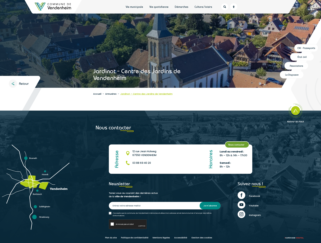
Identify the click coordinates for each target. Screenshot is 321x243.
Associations (296, 65)
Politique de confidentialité (134, 237)
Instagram (255, 215)
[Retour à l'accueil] (53, 7)
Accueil (97, 93)
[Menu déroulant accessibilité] (233, 6)
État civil (302, 56)
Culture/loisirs (203, 6)
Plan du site (111, 237)
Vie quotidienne (159, 6)
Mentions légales (161, 237)
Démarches (181, 6)
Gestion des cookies (201, 237)
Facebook (254, 196)
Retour (24, 84)
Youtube (254, 205)
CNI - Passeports (306, 48)
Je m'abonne (210, 205)
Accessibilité (180, 237)
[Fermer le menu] (298, 8)
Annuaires (110, 93)
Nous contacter (236, 144)
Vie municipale (134, 6)
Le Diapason (292, 74)
